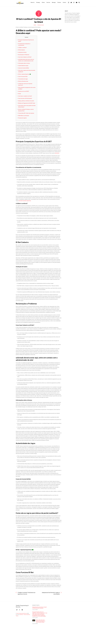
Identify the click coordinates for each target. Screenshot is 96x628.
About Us (32, 2)
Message (54, 2)
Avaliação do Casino (22, 52)
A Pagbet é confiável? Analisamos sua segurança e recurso (26, 593)
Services (48, 2)
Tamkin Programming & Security (21, 613)
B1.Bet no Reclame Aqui (23, 81)
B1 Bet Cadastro (21, 49)
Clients (43, 2)
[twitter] (71, 2)
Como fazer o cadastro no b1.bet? (25, 96)
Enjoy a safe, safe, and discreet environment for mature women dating (40, 620)
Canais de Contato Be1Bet (23, 68)
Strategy (38, 2)
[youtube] (76, 2)
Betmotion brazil (41, 24)
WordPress (21, 614)
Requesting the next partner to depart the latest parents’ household (39, 608)
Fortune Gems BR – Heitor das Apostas (26, 113)
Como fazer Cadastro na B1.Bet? (24, 57)
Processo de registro (22, 117)
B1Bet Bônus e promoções (23, 115)
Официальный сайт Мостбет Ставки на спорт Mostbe (51, 593)
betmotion (57, 153)
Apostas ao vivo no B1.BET (23, 91)
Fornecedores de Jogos (23, 78)
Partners (59, 2)
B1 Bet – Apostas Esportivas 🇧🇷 (24, 74)
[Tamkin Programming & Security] (20, 4)
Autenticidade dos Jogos (23, 65)
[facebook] (74, 2)
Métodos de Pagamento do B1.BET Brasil (26, 103)
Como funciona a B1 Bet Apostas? (25, 98)
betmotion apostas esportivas (25, 200)
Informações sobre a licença (24, 63)
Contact (64, 2)
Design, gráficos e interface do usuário (26, 100)
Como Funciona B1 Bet (22, 76)
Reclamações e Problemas (23, 54)
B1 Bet (19, 93)
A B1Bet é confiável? (22, 47)
